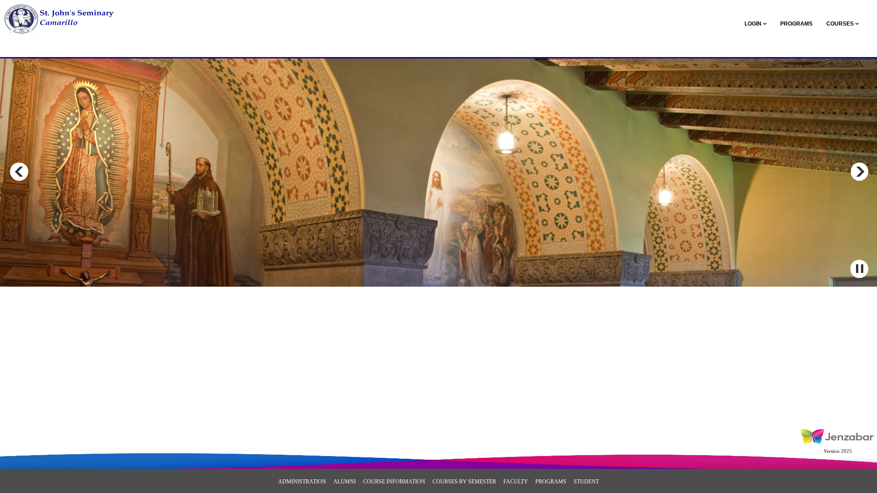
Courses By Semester (464, 481)
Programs (550, 481)
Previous (19, 172)
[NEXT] (859, 172)
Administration (302, 481)
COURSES (840, 24)
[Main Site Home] (67, 16)
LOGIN (753, 24)
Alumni (344, 481)
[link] (796, 23)
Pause (859, 269)
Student (586, 481)
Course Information (394, 481)
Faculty (515, 481)
